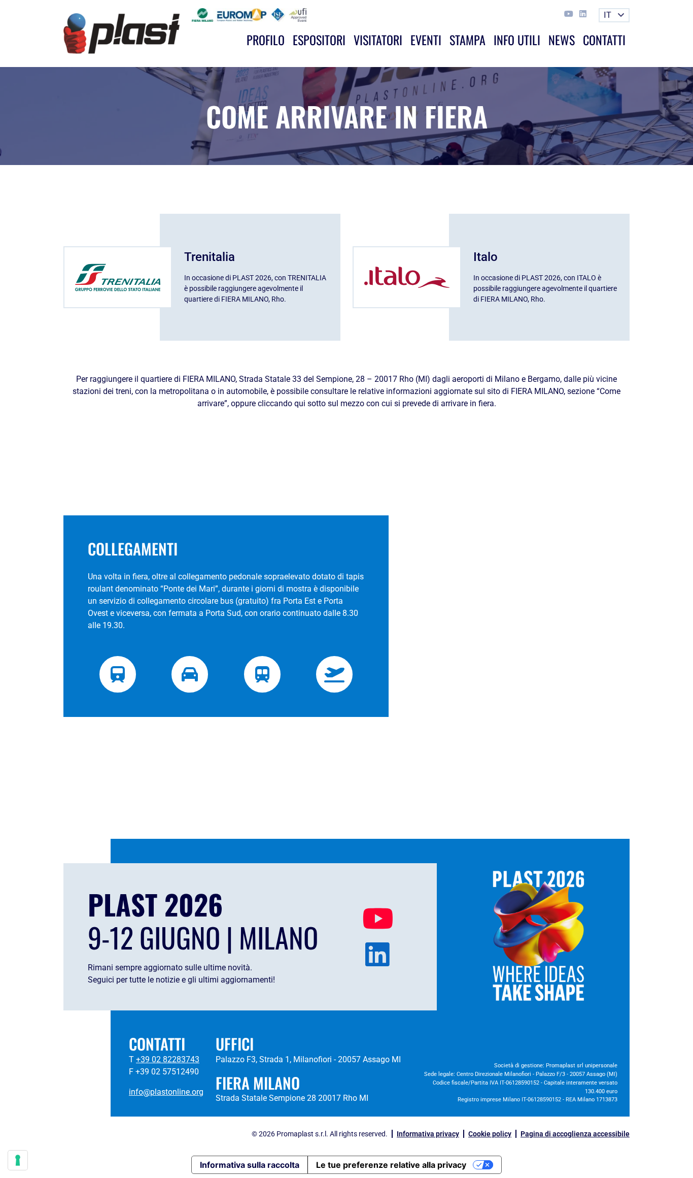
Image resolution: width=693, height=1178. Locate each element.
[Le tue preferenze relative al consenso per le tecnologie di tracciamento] (17, 1160)
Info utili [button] (517, 39)
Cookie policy (489, 1134)
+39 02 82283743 (167, 1059)
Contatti (604, 39)
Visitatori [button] (378, 39)
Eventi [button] (425, 39)
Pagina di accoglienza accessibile (575, 1134)
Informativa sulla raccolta (249, 1165)
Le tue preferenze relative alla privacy (391, 1165)
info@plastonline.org (166, 1092)
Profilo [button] (266, 39)
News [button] (561, 39)
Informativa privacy (428, 1134)
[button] (614, 15)
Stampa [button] (467, 39)
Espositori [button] (319, 39)
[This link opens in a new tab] (569, 14)
